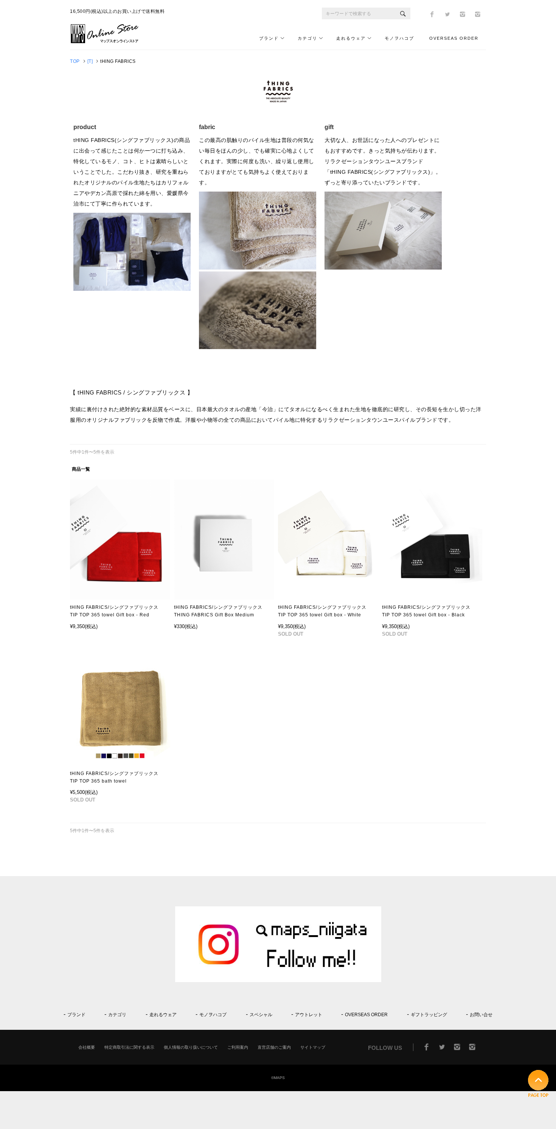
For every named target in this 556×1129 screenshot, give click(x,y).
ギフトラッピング (429, 1014)
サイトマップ (312, 1047)
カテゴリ (307, 38)
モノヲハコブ (399, 38)
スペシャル (261, 1014)
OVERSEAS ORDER (453, 38)
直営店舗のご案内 (274, 1047)
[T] (90, 61)
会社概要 (86, 1047)
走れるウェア (351, 38)
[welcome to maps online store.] (108, 42)
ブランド (269, 38)
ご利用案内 (237, 1047)
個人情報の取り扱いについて (191, 1047)
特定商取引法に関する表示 (129, 1047)
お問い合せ (481, 1014)
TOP (75, 61)
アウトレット (308, 1014)
